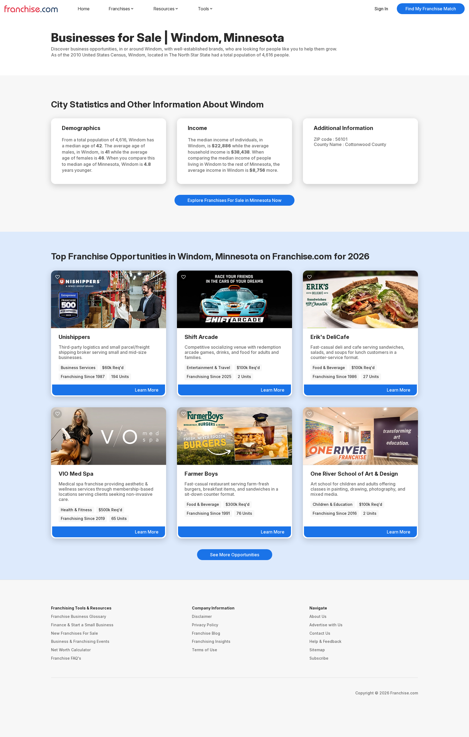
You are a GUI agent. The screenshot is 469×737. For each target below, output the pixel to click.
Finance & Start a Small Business (82, 624)
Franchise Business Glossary (78, 616)
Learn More (147, 390)
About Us (318, 616)
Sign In (381, 8)
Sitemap (317, 649)
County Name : (329, 144)
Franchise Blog (206, 633)
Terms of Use (204, 649)
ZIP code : (324, 139)
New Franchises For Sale (74, 633)
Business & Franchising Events (80, 641)
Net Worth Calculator (71, 649)
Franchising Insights (211, 641)
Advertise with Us (326, 624)
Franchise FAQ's (66, 658)
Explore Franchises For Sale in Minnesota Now (234, 200)
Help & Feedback (325, 641)
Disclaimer (202, 616)
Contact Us (319, 633)
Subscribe (318, 658)
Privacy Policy (205, 624)
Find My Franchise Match (430, 8)
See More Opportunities (234, 554)
